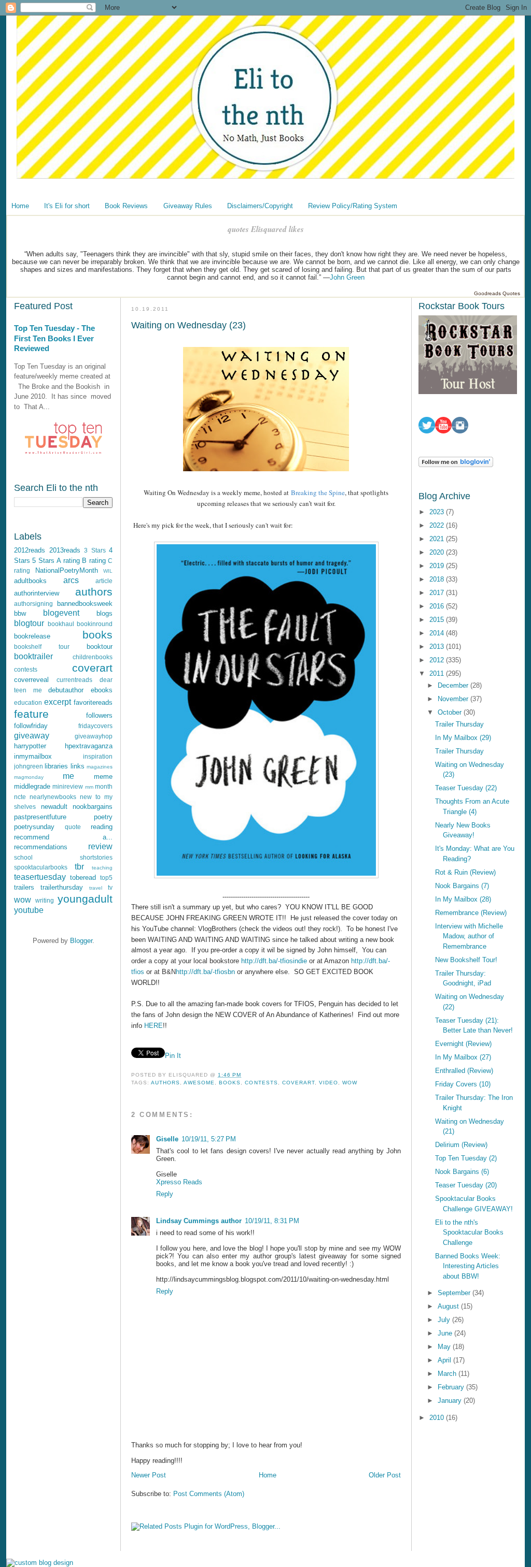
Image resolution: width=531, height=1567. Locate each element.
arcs (71, 580)
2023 (437, 512)
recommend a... (63, 837)
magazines (100, 767)
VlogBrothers (217, 929)
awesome (199, 1082)
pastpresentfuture (40, 817)
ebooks (102, 690)
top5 (106, 877)
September (455, 1293)
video (328, 1082)
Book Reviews (126, 206)
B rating (93, 560)
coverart (92, 668)
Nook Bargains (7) (462, 886)
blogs (104, 613)
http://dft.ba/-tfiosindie (274, 961)
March (448, 1373)
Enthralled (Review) (464, 1071)
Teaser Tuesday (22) (466, 788)
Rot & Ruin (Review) (465, 872)
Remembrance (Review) (471, 913)
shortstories (96, 857)
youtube (29, 910)
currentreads (74, 679)
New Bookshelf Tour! (466, 960)
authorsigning (33, 603)
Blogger (81, 941)
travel (95, 888)
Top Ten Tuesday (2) (466, 1158)
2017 (437, 593)
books (97, 635)
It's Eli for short (67, 206)
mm (89, 787)
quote (73, 826)
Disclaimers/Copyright (260, 206)
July (445, 1320)
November (454, 699)
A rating (68, 560)
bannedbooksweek (85, 603)
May (445, 1347)
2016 (437, 606)
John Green (347, 277)
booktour (100, 646)
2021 (437, 539)
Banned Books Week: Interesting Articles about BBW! (467, 1266)
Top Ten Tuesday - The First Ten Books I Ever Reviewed (54, 338)
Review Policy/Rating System (352, 206)
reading (102, 827)
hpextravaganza (89, 746)
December (454, 685)
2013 (437, 646)
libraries (56, 766)
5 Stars (43, 560)
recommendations (40, 847)
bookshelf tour (41, 646)
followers (99, 715)
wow (22, 899)
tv (110, 887)
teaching (102, 867)
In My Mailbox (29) (463, 738)
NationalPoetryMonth (66, 570)
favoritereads (93, 702)
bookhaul (61, 623)
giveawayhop (94, 736)
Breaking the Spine (318, 492)
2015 (437, 619)
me (68, 776)
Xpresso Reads (179, 1182)
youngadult (85, 899)
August (449, 1306)
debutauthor (65, 690)
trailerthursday (61, 887)
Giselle (167, 1139)
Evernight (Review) (463, 1044)
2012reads (29, 550)
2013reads (64, 550)
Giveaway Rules (187, 206)
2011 (437, 673)
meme (103, 776)
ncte (20, 796)
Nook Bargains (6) (462, 1172)
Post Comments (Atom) (208, 1494)
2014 (437, 633)
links (78, 766)
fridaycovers (95, 725)
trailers (24, 887)
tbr (79, 866)
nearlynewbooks (53, 796)
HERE (153, 1025)
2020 (437, 552)
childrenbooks (93, 657)
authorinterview (36, 593)
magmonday (29, 777)
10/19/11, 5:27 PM (208, 1139)
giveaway (31, 735)
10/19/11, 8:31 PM (272, 1221)
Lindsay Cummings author (199, 1221)
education (28, 702)
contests (25, 669)
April (445, 1360)
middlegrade (32, 786)
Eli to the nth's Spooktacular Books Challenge (469, 1232)
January (451, 1400)
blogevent (61, 612)
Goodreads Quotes (497, 293)
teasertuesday (40, 877)
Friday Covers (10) (463, 1084)
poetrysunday (34, 827)
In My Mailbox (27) (463, 1057)
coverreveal (31, 680)
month (104, 786)
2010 (437, 1417)
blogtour (29, 623)
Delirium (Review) (461, 1145)
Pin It (173, 1056)
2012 (437, 660)
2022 (437, 525)
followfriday (31, 726)
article (104, 580)
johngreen (28, 766)
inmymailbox (33, 756)
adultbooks (30, 581)
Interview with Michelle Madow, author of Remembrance (469, 936)
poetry (103, 817)
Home (20, 206)
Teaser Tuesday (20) (466, 1185)
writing (44, 900)
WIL (108, 571)
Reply (164, 1194)
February (452, 1387)
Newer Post (148, 1475)
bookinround (95, 623)
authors (94, 592)
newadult (54, 806)
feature (31, 714)
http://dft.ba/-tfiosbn (205, 972)
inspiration (98, 756)
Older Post (385, 1475)
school (23, 857)
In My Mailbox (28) (463, 899)
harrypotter (30, 746)
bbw (20, 613)
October (451, 712)
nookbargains (93, 806)
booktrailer (33, 656)
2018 (437, 579)
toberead (83, 877)
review (100, 846)
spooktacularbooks (40, 867)
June (446, 1333)
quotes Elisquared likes (266, 229)
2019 (437, 566)
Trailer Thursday (459, 724)
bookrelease (32, 636)
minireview (67, 786)
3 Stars (95, 550)
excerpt (57, 702)
